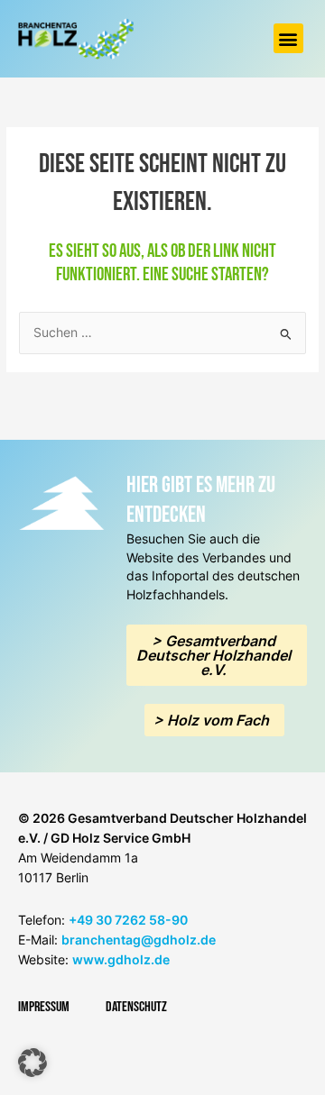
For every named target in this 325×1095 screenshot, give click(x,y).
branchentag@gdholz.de (138, 939)
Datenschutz (136, 1007)
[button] (288, 38)
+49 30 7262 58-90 (128, 919)
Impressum (44, 1007)
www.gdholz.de (121, 959)
